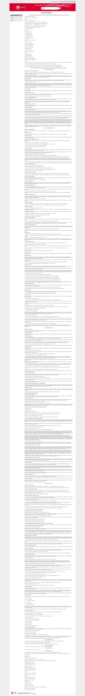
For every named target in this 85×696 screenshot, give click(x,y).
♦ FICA (11, 17)
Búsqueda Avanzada (63, 1)
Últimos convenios (57, 1)
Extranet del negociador (71, 1)
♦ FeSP (11, 20)
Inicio (52, 1)
